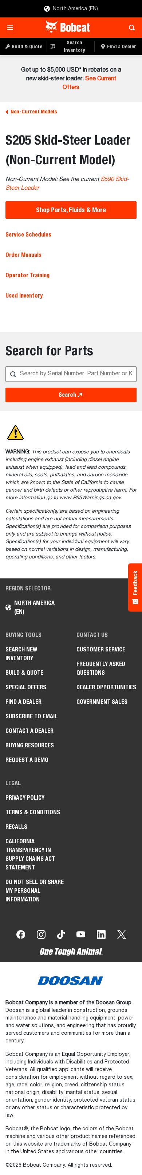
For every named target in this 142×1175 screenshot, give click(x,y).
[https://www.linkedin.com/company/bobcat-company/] (101, 936)
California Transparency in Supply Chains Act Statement (30, 854)
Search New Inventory (21, 654)
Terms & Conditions (32, 812)
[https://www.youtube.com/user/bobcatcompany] (80, 936)
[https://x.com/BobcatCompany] (121, 936)
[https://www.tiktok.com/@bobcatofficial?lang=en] (61, 936)
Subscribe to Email (31, 716)
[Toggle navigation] (12, 27)
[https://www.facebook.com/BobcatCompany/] (20, 936)
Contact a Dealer (29, 730)
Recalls (16, 826)
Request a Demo (26, 759)
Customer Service (100, 649)
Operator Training (27, 275)
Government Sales (101, 701)
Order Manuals (23, 254)
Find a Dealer (23, 701)
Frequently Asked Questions (100, 668)
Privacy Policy (24, 797)
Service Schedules (28, 234)
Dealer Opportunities (106, 687)
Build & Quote (24, 672)
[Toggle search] (129, 27)
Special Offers (25, 687)
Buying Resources (29, 745)
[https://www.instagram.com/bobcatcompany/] (41, 936)
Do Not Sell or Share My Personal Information (34, 891)
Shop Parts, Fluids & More (71, 210)
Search (67, 394)
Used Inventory (24, 295)
